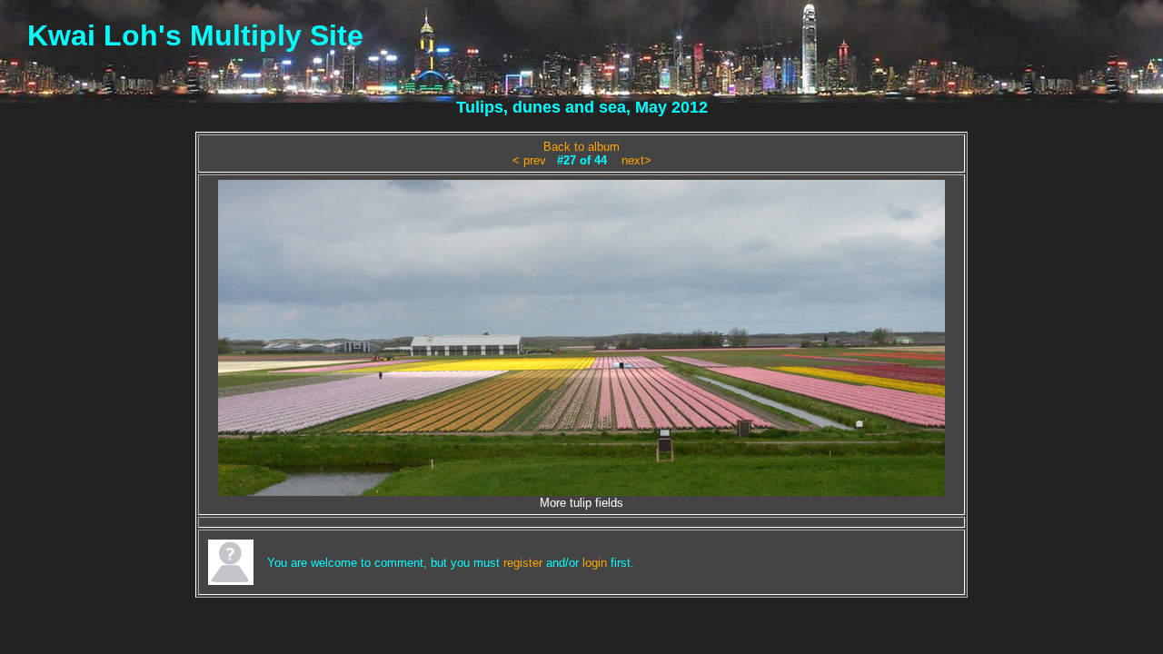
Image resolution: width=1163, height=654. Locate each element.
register (522, 563)
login (594, 563)
